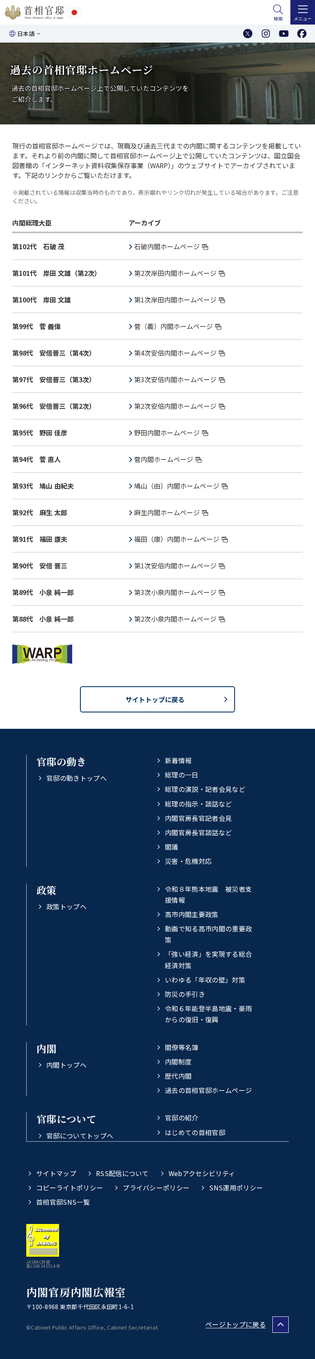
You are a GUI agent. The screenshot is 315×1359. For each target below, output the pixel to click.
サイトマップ (56, 1173)
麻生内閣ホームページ (167, 512)
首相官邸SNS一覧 (63, 1202)
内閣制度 (178, 1061)
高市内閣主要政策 (192, 914)
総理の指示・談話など (198, 804)
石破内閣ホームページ (167, 246)
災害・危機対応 (188, 861)
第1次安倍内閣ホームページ (175, 565)
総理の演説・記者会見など (205, 789)
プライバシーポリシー (156, 1187)
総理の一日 (182, 775)
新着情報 (178, 760)
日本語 (25, 33)
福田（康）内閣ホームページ (176, 539)
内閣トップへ (66, 1065)
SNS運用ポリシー (236, 1187)
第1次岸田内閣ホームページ (175, 299)
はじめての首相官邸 (195, 1132)
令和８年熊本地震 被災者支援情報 (208, 894)
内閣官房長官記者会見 (198, 818)
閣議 (171, 847)
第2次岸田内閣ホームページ (175, 273)
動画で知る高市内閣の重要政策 (208, 934)
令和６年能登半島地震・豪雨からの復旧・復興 (208, 1013)
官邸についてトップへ (79, 1135)
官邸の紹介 (182, 1117)
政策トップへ (66, 906)
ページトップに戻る (235, 1324)
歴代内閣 (178, 1076)
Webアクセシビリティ (202, 1173)
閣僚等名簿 (182, 1047)
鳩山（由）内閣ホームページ (176, 486)
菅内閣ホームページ (163, 459)
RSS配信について (122, 1173)
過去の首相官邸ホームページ (208, 1090)
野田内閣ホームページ (167, 432)
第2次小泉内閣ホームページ (175, 619)
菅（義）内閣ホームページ (173, 326)
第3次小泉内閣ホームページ (175, 592)
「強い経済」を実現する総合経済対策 (208, 959)
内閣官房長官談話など (198, 832)
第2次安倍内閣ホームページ (175, 406)
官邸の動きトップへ (76, 778)
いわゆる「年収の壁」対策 (205, 980)
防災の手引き (185, 994)
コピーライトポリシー (69, 1187)
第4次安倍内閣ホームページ (175, 353)
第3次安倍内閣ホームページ (175, 379)
